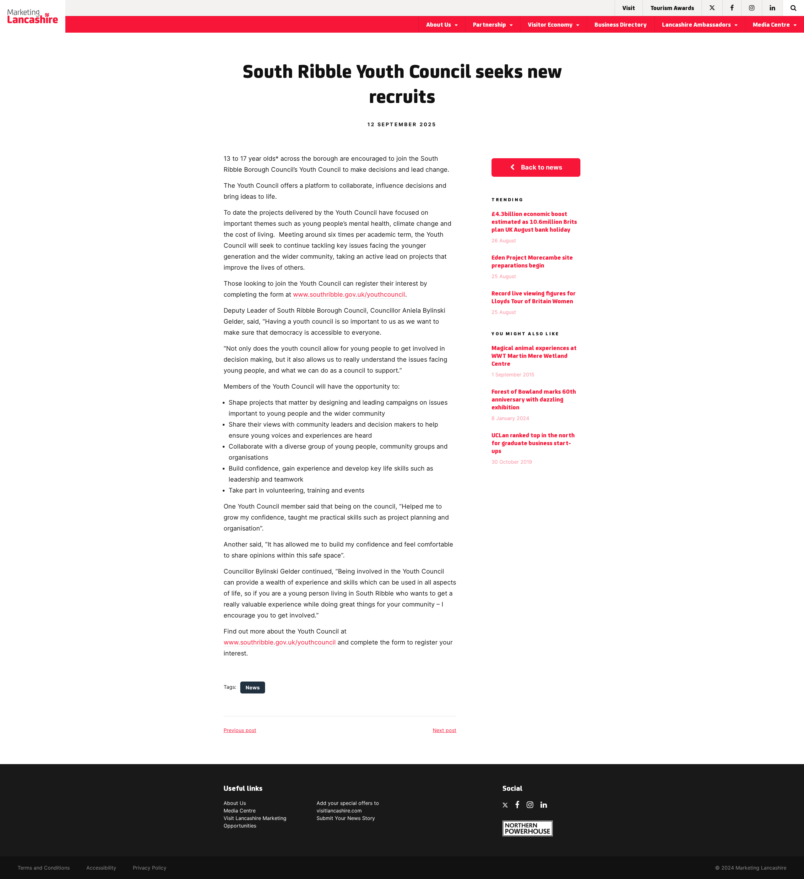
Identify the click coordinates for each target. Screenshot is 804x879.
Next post (444, 730)
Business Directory (621, 25)
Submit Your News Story (346, 818)
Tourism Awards (672, 8)
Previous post (240, 730)
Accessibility (101, 868)
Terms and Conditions (44, 868)
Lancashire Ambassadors (697, 25)
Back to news (541, 167)
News (253, 687)
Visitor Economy (551, 25)
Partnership (490, 25)
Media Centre (772, 25)
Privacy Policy (149, 868)
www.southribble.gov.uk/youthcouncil (349, 294)
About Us (439, 25)
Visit (628, 8)
